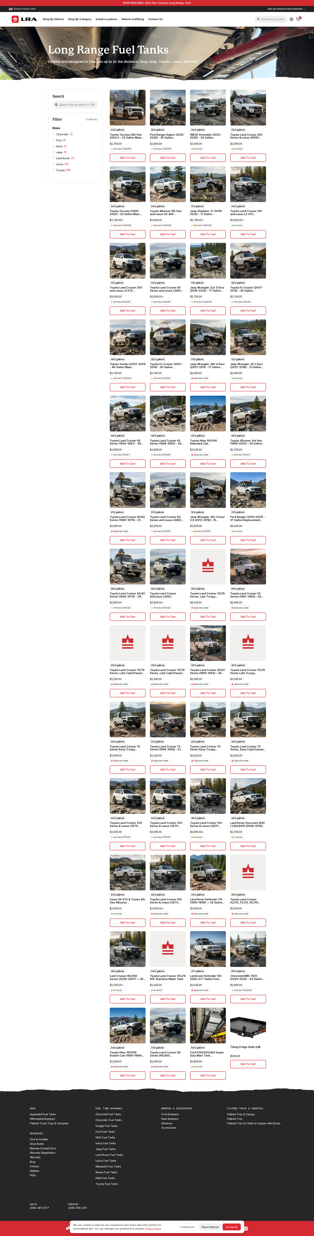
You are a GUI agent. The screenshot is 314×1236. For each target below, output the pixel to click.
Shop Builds (37, 1143)
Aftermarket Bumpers (42, 1118)
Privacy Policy (153, 1228)
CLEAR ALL (92, 119)
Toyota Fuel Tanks (107, 1184)
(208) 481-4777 (39, 1207)
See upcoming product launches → (286, 9)
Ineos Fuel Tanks (106, 1143)
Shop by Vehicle (53, 19)
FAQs (33, 1175)
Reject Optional (210, 1226)
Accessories (168, 1127)
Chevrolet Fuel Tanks (108, 1114)
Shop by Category (79, 19)
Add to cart (127, 157)
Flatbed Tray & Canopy (241, 1114)
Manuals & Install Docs (43, 1148)
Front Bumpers (170, 1114)
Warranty (35, 1157)
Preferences (188, 1226)
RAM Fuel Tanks (105, 1178)
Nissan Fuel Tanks (106, 1172)
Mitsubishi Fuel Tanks (108, 1166)
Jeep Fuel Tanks (106, 1149)
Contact (34, 1166)
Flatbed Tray (234, 1118)
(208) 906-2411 (77, 1207)
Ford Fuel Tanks (105, 1131)
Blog (32, 1161)
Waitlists (34, 1170)
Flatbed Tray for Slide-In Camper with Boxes (253, 1123)
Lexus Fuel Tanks (106, 1160)
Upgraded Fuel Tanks (43, 1114)
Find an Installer (39, 1139)
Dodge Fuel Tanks (107, 1125)
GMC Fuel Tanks (105, 1137)
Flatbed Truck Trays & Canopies (49, 1123)
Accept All (231, 1226)
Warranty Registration (42, 1152)
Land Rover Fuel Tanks (109, 1154)
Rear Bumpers (169, 1118)
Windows (166, 1123)
